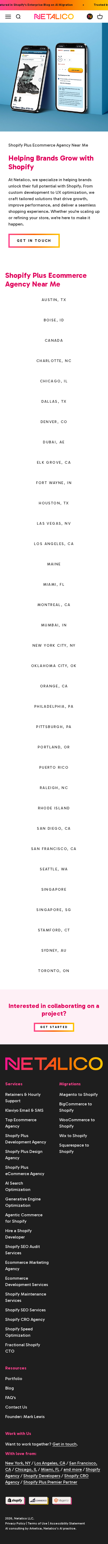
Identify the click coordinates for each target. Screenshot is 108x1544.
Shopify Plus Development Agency (25, 1138)
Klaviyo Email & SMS (24, 1110)
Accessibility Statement (67, 1523)
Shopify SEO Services (25, 1309)
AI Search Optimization (17, 1186)
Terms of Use (37, 1523)
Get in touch (64, 1444)
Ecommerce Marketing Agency (27, 1265)
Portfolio (13, 1378)
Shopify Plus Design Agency (23, 1154)
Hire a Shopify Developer (18, 1234)
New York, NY (17, 1463)
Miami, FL (50, 1469)
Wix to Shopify (73, 1135)
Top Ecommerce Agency (20, 1123)
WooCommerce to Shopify (77, 1123)
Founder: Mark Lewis (25, 1416)
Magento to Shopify (78, 1094)
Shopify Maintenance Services (25, 1297)
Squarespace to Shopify (74, 1148)
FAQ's (10, 1397)
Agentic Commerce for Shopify (23, 1218)
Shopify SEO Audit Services (22, 1249)
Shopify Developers (41, 1475)
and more (72, 1469)
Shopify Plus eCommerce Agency (24, 1170)
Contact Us (16, 1407)
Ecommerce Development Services (26, 1281)
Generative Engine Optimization (23, 1202)
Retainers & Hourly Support (23, 1097)
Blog (9, 1388)
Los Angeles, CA (49, 1463)
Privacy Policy (15, 1523)
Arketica (35, 1528)
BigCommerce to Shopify (75, 1107)
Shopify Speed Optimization (19, 1332)
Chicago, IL (26, 1469)
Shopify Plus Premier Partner (50, 1482)
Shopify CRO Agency (25, 1319)
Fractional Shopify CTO (22, 1348)
